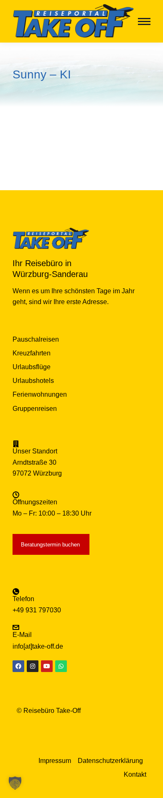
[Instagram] (32, 666)
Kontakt (135, 774)
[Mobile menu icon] (144, 21)
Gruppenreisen (35, 408)
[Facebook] (18, 666)
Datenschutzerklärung (110, 760)
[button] (15, 783)
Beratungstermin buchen (50, 544)
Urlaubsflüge (32, 366)
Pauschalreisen (36, 339)
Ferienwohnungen (40, 394)
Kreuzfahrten (32, 353)
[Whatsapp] (61, 666)
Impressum (54, 760)
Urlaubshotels (33, 380)
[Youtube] (47, 666)
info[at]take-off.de (38, 646)
